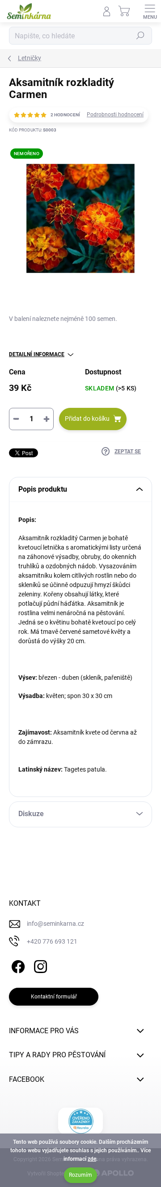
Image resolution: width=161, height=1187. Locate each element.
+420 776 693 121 (52, 941)
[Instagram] (39, 965)
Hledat (140, 36)
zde (92, 1159)
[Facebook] (17, 965)
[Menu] (150, 11)
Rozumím (80, 1175)
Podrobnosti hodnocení (115, 114)
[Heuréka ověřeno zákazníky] (80, 1121)
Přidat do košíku (87, 418)
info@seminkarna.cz (55, 923)
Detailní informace (36, 354)
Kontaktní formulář (54, 997)
